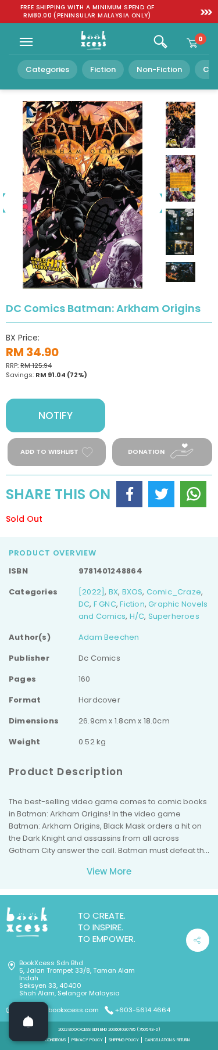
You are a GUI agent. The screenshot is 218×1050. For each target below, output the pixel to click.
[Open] (28, 1021)
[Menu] (26, 42)
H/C (137, 616)
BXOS (132, 591)
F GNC (105, 604)
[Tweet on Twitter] (161, 494)
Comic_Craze (173, 591)
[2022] (91, 591)
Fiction (103, 69)
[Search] (160, 42)
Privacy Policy (87, 1039)
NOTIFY (55, 415)
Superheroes (173, 616)
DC (84, 604)
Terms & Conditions (47, 1039)
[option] (87, 11)
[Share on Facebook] (129, 494)
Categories (47, 69)
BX (113, 591)
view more (109, 871)
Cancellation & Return (167, 1039)
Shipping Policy (124, 1039)
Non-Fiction (159, 69)
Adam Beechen (109, 637)
